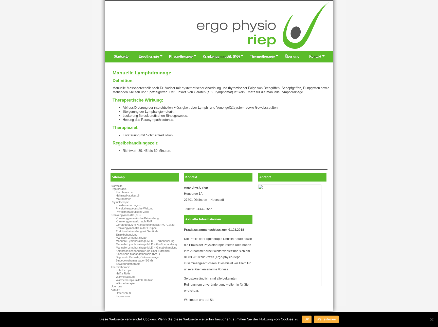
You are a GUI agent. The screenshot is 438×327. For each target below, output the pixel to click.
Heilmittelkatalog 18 (127, 195)
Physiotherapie (181, 56)
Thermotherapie (262, 56)
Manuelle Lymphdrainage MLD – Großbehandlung (146, 244)
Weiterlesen (326, 319)
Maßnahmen (123, 198)
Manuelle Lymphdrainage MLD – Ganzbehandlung (146, 247)
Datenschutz (124, 293)
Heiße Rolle (123, 273)
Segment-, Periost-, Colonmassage (137, 257)
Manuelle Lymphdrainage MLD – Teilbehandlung (145, 240)
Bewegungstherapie (128, 263)
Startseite (121, 56)
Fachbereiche (124, 192)
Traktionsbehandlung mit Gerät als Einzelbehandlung (137, 233)
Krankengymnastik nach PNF (134, 221)
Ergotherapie (149, 56)
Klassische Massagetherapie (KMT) (138, 253)
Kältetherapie (124, 270)
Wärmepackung (125, 276)
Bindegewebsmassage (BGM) (134, 260)
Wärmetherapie (125, 283)
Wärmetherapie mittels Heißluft (134, 280)
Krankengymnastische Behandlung (137, 218)
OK (306, 319)
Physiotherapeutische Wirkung (134, 208)
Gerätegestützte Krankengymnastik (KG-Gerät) (145, 224)
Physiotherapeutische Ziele (132, 211)
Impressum (123, 296)
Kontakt (315, 56)
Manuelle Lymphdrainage (131, 237)
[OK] (431, 319)
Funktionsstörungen (128, 205)
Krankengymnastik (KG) (221, 56)
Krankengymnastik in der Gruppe (136, 228)
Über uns (292, 56)
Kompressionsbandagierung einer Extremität (143, 250)
